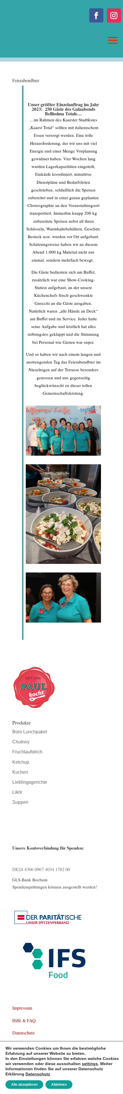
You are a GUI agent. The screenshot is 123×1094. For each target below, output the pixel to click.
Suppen (20, 802)
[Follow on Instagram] (114, 15)
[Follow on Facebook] (96, 15)
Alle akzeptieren (24, 1085)
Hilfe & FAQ (24, 1020)
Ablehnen (59, 1085)
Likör (17, 792)
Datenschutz (23, 1033)
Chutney (20, 741)
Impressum (22, 1008)
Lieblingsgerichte (29, 782)
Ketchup (20, 762)
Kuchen (20, 772)
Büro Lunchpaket (29, 731)
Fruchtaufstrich (27, 751)
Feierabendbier (25, 80)
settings (90, 1063)
